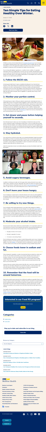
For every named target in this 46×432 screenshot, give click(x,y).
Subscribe (23, 332)
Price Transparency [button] (6, 401)
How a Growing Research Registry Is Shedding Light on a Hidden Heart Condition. (21, 357)
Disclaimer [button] (4, 387)
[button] (28, 3)
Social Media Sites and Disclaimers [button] (10, 403)
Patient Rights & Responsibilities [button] (30, 399)
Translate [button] (7, 406)
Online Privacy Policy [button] (7, 397)
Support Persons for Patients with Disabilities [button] (31, 404)
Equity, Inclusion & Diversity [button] (8, 389)
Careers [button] (7, 420)
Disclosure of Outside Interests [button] (30, 387)
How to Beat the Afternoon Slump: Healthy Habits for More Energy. (18, 371)
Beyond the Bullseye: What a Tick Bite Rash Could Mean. (16, 362)
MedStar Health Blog (7, 7)
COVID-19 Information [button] (28, 385)
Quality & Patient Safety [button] (28, 401)
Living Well (7, 321)
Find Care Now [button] (13, 30)
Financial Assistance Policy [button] (8, 391)
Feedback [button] (25, 389)
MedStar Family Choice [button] (28, 393)
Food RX (23, 307)
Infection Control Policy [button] (7, 393)
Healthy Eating (8, 319)
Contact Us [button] (6, 423)
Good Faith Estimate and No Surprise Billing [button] (33, 391)
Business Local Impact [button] (7, 385)
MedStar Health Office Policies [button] (9, 395)
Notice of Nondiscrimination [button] (29, 395)
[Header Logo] (6, 2)
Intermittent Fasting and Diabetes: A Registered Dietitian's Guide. (18, 353)
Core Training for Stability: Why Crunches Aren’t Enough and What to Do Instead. (21, 367)
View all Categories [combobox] (8, 343)
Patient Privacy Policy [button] (7, 399)
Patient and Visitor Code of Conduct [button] (31, 397)
